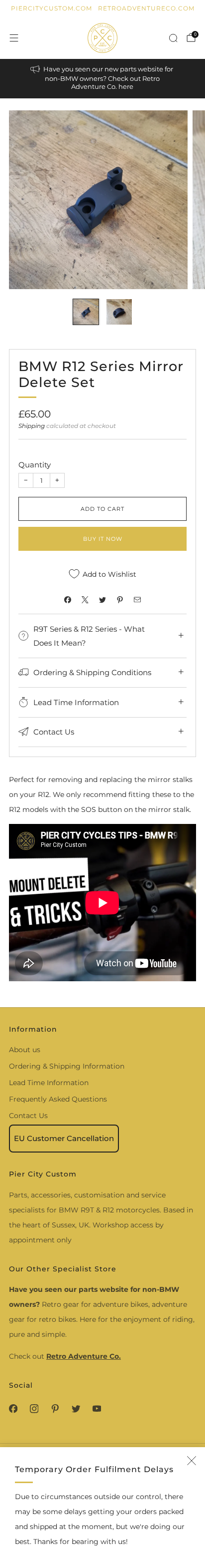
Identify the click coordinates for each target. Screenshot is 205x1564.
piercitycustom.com (51, 8)
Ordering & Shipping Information (66, 1066)
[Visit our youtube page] (96, 1408)
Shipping (31, 425)
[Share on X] (85, 599)
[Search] (173, 38)
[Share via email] (137, 599)
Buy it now (102, 538)
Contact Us (28, 1115)
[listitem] (102, 78)
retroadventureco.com (146, 8)
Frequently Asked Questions (58, 1099)
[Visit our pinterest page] (54, 1408)
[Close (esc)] (191, 1460)
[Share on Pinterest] (120, 599)
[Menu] (14, 38)
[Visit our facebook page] (12, 1408)
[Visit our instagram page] (33, 1408)
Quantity (34, 464)
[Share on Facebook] (68, 599)
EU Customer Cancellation (64, 1138)
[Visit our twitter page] (75, 1408)
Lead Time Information (49, 1082)
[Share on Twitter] (103, 599)
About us (24, 1049)
